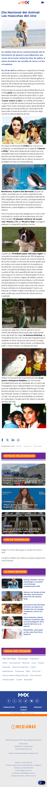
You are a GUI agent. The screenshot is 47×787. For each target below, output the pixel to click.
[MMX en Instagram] (20, 701)
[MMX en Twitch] (37, 701)
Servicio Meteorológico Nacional (15, 675)
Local (33, 663)
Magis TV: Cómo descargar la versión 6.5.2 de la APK (21, 551)
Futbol (33, 667)
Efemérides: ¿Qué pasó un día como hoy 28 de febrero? (33, 632)
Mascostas (38, 446)
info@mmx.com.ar (26, 770)
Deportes (6, 667)
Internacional (14, 663)
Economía (36, 671)
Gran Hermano (36, 675)
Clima (4, 663)
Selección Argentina (20, 667)
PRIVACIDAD (23, 744)
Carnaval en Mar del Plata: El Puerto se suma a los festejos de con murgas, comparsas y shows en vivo (34, 609)
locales (19, 680)
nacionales (28, 680)
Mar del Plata (9, 658)
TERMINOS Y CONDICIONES (23, 746)
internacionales (8, 680)
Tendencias (19, 671)
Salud (28, 671)
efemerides (23, 659)
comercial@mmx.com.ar (27, 773)
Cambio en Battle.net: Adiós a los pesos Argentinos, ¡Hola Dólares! (23, 559)
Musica (41, 663)
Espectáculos (7, 671)
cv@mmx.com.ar (30, 776)
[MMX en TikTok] (26, 701)
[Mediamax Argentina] (23, 727)
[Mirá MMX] (42, 2)
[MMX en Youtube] (31, 701)
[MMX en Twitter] (14, 701)
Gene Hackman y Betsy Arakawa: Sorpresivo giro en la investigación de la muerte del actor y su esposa (34, 621)
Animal (19, 446)
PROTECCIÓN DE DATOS (23, 749)
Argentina (27, 446)
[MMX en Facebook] (9, 701)
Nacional (26, 663)
